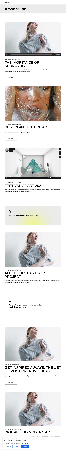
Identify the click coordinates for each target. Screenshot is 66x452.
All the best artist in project (25, 275)
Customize (8, 446)
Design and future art (27, 127)
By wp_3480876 (8, 59)
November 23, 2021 (16, 59)
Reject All (17, 446)
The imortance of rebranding (22, 64)
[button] (8, 104)
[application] (33, 54)
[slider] (59, 54)
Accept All (25, 446)
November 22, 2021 (16, 182)
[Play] (6, 54)
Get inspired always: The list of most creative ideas (33, 369)
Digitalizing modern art (28, 432)
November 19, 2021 (16, 429)
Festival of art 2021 (24, 186)
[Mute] (56, 54)
